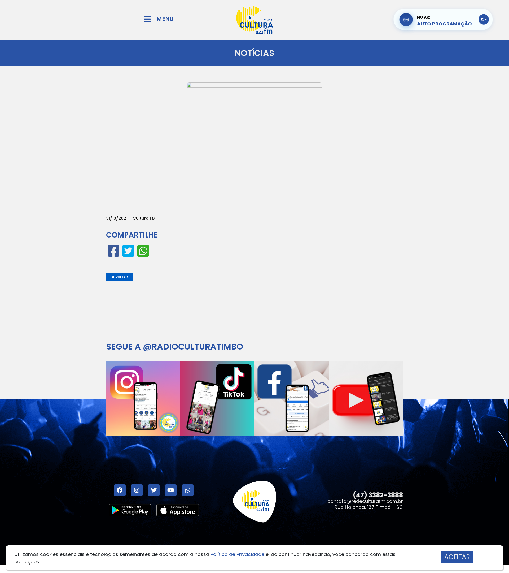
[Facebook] (120, 490)
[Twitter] (154, 490)
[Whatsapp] (188, 490)
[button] (119, 277)
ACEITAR (457, 557)
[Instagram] (137, 490)
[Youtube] (171, 490)
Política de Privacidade (237, 554)
